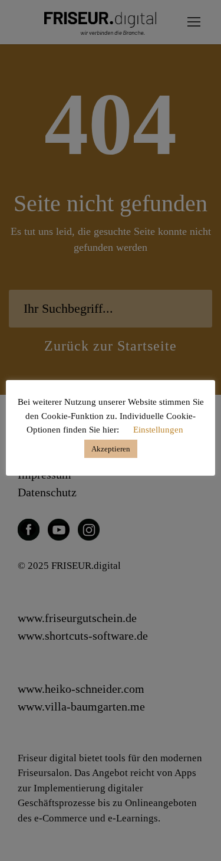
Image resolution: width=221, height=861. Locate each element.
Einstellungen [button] (158, 429)
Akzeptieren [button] (110, 448)
